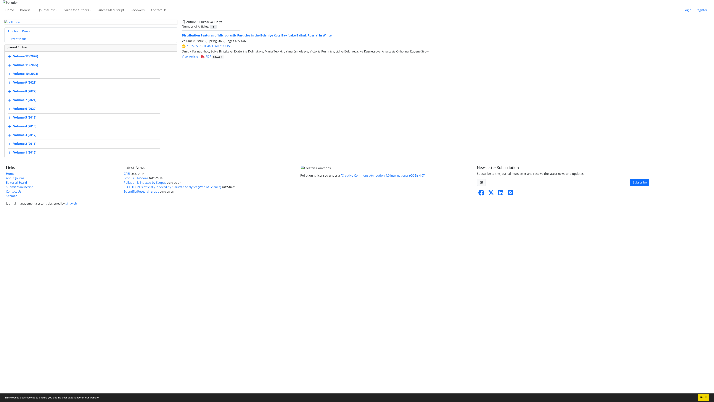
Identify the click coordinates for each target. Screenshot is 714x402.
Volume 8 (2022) (24, 91)
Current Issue (17, 39)
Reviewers (138, 10)
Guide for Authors (76, 10)
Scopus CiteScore (136, 178)
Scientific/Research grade (141, 191)
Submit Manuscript (110, 10)
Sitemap (11, 196)
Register (701, 10)
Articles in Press (19, 31)
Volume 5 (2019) (24, 118)
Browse (25, 10)
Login (687, 10)
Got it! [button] (703, 397)
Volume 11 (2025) (25, 65)
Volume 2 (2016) (24, 144)
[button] (100, 398)
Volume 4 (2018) (24, 126)
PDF (213, 57)
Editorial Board (16, 183)
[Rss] (510, 194)
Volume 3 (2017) (24, 135)
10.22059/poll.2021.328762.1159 (209, 46)
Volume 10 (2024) (25, 74)
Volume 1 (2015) (24, 153)
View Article (190, 57)
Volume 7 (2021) (24, 100)
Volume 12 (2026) (25, 56)
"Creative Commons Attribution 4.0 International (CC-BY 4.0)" (383, 175)
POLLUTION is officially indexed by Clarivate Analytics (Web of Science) (172, 187)
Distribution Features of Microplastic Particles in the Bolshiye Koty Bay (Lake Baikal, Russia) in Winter (257, 35)
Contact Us (158, 10)
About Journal (15, 178)
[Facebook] (481, 194)
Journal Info (47, 10)
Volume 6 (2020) (24, 109)
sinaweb (71, 203)
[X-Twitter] (491, 194)
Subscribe (640, 182)
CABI (127, 174)
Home (9, 10)
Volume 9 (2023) (24, 83)
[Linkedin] (500, 194)
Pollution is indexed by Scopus (145, 183)
